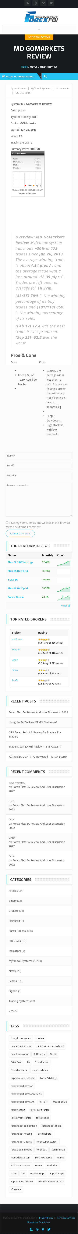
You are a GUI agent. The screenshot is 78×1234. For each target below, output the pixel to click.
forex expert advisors (22, 1102)
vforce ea (16, 1189)
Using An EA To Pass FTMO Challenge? (33, 722)
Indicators (15, 951)
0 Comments (62, 88)
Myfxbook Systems (39, 37)
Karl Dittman (58, 1149)
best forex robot (20, 1054)
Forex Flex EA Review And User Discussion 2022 (38, 712)
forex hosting (18, 1109)
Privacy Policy (46, 1217)
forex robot (42, 1117)
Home (24, 66)
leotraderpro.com (20, 1157)
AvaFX (15, 680)
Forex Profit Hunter (21, 1117)
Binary (12, 900)
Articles (13, 890)
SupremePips (57, 1173)
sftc (23, 1173)
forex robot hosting (21, 1133)
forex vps (42, 1149)
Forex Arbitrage (48, 1078)
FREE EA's (15, 941)
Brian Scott (16, 1062)
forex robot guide (51, 1125)
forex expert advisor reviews (26, 1094)
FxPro (15, 670)
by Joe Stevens (18, 88)
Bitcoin (53, 1054)
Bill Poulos (39, 1054)
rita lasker (52, 1165)
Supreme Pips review (22, 1181)
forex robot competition (24, 1125)
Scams (13, 981)
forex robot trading (21, 1141)
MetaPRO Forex (43, 1157)
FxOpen (16, 649)
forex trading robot (21, 1149)
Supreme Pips (37, 1173)
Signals (13, 991)
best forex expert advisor (50, 1046)
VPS (11, 1011)
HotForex (17, 639)
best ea (40, 1038)
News (12, 971)
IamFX (15, 659)
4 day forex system (21, 1038)
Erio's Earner (41, 1062)
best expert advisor (21, 1046)
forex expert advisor (22, 1086)
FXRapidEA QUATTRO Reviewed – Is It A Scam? (38, 756)
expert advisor (40, 1070)
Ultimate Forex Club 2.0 (50, 1181)
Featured (14, 921)
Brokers (13, 910)
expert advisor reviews (23, 1078)
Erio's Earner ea (19, 1070)
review (38, 1165)
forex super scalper (47, 1141)
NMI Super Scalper (20, 1165)
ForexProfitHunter (39, 1109)
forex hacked (60, 1102)
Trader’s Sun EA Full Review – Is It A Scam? (35, 746)
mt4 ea (60, 1157)
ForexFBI (43, 1102)
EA (28, 1062)
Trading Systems (19, 1001)
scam (13, 1173)
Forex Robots (17, 931)
